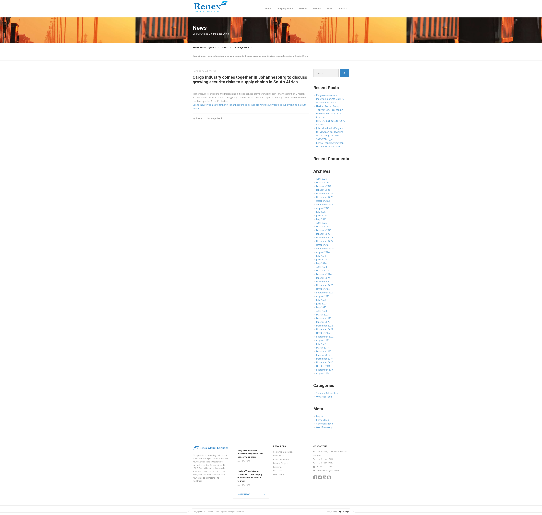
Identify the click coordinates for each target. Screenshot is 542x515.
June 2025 (321, 215)
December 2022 (324, 325)
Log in (319, 416)
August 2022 (322, 340)
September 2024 (325, 248)
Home (268, 8)
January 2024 (323, 277)
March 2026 (322, 182)
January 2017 (323, 355)
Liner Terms (278, 474)
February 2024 (323, 274)
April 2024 (321, 266)
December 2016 (324, 358)
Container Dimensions (283, 451)
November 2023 (324, 285)
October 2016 (323, 366)
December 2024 (324, 237)
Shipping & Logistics (327, 393)
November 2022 (324, 329)
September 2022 (325, 336)
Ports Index (278, 455)
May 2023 (321, 307)
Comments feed (324, 423)
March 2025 (322, 226)
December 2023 (324, 281)
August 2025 (322, 208)
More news (244, 494)
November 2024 (324, 241)
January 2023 (323, 322)
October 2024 (323, 244)
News (329, 8)
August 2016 (322, 373)
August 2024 (322, 252)
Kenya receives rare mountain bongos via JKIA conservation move (330, 99)
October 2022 (323, 333)
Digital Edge (343, 511)
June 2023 (321, 303)
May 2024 (321, 263)
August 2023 (322, 296)
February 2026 (323, 186)
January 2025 (323, 233)
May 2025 (321, 219)
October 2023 (323, 288)
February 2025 (323, 230)
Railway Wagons (280, 463)
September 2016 (325, 369)
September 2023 (325, 292)
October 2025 (323, 200)
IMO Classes (279, 470)
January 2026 (323, 189)
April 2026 (321, 178)
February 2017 (323, 351)
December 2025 (324, 193)
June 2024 (321, 259)
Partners (317, 8)
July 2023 (321, 299)
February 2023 (323, 318)
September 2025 (325, 204)
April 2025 (321, 222)
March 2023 (322, 314)
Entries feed (322, 420)
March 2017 (322, 347)
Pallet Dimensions (281, 459)
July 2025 (321, 211)
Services (303, 8)
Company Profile (285, 8)
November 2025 (324, 197)
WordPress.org (324, 427)
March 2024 (322, 270)
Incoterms (277, 467)
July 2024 (321, 255)
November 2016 (324, 362)
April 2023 (321, 311)
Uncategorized (214, 118)
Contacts (342, 8)
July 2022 (321, 344)
